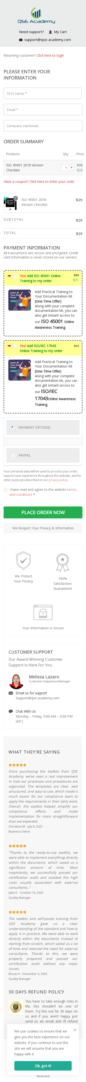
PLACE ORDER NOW (43, 512)
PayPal (24, 455)
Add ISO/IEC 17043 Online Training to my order (41, 348)
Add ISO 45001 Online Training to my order (40, 278)
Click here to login (50, 55)
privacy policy (58, 480)
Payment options (34, 427)
